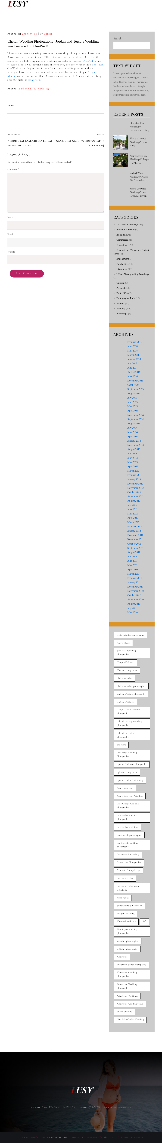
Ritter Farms (123, 898)
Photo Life (28, 88)
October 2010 (134, 595)
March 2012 (133, 522)
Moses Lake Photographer (129, 862)
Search (117, 38)
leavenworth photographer (129, 835)
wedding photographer (128, 941)
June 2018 (132, 346)
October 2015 (134, 385)
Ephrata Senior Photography (130, 780)
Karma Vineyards (125, 788)
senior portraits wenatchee (129, 905)
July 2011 (132, 556)
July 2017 (132, 363)
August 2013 (133, 449)
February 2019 (134, 342)
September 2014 (135, 419)
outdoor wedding (125, 878)
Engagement (122, 258)
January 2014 (134, 440)
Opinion (120, 283)
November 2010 (135, 591)
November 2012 (135, 488)
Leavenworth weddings (128, 854)
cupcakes (121, 745)
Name (10, 217)
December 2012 (135, 483)
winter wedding (124, 1011)
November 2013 (135, 445)
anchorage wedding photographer (126, 653)
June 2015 (132, 402)
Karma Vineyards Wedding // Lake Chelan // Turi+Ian (138, 192)
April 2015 (132, 410)
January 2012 (134, 530)
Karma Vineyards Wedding (130, 796)
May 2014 (132, 432)
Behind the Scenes (125, 229)
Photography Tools (125, 298)
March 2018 (133, 355)
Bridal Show (122, 234)
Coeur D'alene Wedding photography (128, 712)
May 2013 (132, 462)
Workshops (122, 313)
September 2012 (135, 496)
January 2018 (134, 359)
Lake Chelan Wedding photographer (128, 806)
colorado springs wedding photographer (129, 723)
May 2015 (132, 406)
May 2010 (132, 612)
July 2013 (132, 453)
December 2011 (135, 535)
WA (144, 921)
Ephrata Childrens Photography (132, 764)
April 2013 (132, 466)
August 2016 (133, 372)
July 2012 (132, 505)
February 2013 (134, 475)
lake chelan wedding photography (127, 817)
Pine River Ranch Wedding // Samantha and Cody (139, 127)
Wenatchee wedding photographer (127, 974)
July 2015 (132, 397)
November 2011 (135, 539)
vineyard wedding (125, 913)
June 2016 (132, 376)
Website (11, 251)
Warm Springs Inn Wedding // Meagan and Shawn (139, 159)
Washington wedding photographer (127, 931)
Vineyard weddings (126, 921)
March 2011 (133, 573)
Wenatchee (122, 957)
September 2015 (135, 389)
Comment (13, 169)
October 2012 (134, 492)
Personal (120, 288)
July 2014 (132, 427)
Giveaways (121, 269)
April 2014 (132, 436)
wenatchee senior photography (131, 964)
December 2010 (135, 586)
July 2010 (132, 608)
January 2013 (134, 479)
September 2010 (135, 599)
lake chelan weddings (127, 827)
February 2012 (134, 526)
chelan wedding (125, 678)
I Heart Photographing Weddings (132, 274)
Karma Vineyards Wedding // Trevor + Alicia (139, 142)
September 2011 (135, 548)
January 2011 (134, 582)
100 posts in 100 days (127, 224)
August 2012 (133, 500)
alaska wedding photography (130, 635)
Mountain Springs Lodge (128, 870)
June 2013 (132, 458)
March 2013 (133, 470)
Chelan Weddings (125, 702)
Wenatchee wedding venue (130, 1004)
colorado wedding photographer (125, 735)
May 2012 (132, 513)
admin (48, 33)
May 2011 (132, 565)
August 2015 (133, 393)
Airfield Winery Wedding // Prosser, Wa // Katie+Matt (139, 177)
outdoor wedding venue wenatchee (128, 888)
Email (10, 234)
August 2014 (133, 423)
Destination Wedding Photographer (127, 754)
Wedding (43, 88)
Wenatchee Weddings (127, 996)
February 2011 (134, 578)
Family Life (122, 264)
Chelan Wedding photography (131, 694)
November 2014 (135, 415)
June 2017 (132, 367)
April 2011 (132, 569)
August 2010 (133, 604)
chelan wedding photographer (131, 686)
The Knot (97, 64)
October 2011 (134, 543)
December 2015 (135, 380)
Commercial (122, 240)
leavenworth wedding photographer (127, 845)
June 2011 (132, 560)
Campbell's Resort (125, 662)
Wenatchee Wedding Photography (127, 986)
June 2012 (132, 509)
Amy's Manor (123, 643)
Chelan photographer (127, 670)
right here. (34, 79)
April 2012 (132, 518)
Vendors (120, 303)
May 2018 (132, 350)
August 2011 (133, 552)
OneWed (88, 60)
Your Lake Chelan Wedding (130, 1019)
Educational (122, 245)
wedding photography (127, 949)
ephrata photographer (127, 772)
